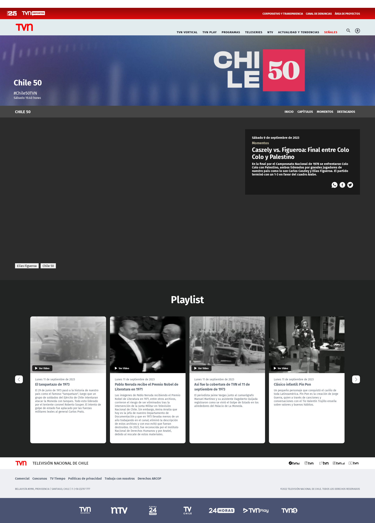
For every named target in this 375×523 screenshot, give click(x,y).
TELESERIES (253, 31)
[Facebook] (342, 185)
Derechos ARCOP (149, 478)
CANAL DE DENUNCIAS (319, 13)
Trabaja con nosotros (120, 478)
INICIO (289, 111)
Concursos (39, 478)
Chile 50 (48, 265)
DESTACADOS (346, 111)
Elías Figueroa (27, 265)
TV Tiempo (57, 478)
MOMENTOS (325, 111)
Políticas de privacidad (85, 478)
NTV (270, 31)
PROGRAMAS (231, 31)
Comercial (22, 478)
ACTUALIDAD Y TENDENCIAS (298, 31)
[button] (356, 379)
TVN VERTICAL (187, 31)
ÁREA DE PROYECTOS (347, 13)
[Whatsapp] (335, 185)
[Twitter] (350, 185)
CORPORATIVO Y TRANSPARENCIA (282, 13)
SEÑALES (331, 31)
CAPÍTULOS (305, 111)
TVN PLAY (210, 31)
